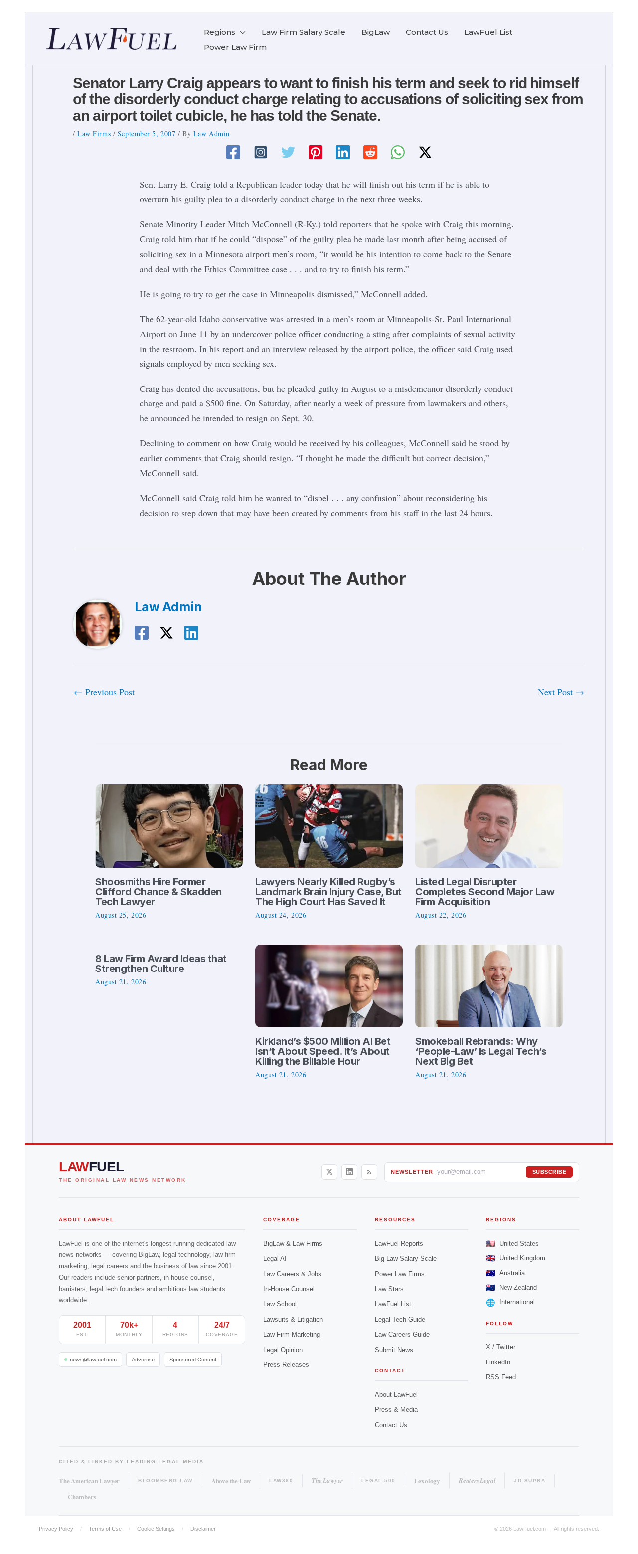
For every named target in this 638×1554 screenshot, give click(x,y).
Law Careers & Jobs (292, 1274)
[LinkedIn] (349, 1172)
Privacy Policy (56, 1529)
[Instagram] (261, 152)
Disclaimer (203, 1529)
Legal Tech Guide (400, 1319)
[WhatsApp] (398, 152)
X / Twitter (500, 1347)
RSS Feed (501, 1377)
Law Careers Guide (402, 1334)
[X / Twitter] (329, 1172)
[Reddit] (370, 152)
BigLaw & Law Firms (292, 1243)
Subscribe (549, 1172)
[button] (240, 32)
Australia (505, 1273)
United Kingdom (515, 1258)
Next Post (561, 692)
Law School (280, 1304)
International (510, 1302)
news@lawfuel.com (93, 1359)
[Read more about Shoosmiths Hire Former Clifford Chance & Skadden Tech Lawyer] (169, 824)
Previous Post (104, 692)
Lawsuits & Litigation (293, 1319)
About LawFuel (396, 1394)
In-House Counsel (289, 1289)
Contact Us (391, 1425)
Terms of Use (105, 1529)
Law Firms (94, 133)
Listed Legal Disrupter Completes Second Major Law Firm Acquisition (484, 892)
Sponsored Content (192, 1359)
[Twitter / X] (425, 152)
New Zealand (511, 1287)
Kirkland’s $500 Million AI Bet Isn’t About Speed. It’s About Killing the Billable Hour (322, 1051)
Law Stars (389, 1289)
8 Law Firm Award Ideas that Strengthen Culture (161, 963)
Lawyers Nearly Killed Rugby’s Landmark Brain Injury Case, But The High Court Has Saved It (328, 892)
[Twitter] (288, 152)
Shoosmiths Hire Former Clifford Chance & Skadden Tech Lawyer (158, 892)
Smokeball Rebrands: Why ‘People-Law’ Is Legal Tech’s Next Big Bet (480, 1051)
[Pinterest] (315, 152)
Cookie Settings (156, 1529)
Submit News (394, 1350)
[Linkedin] (343, 152)
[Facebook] (233, 152)
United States (512, 1243)
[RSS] (369, 1172)
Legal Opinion (283, 1350)
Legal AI (275, 1258)
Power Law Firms (400, 1274)
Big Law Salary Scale (406, 1258)
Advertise (143, 1359)
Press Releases (286, 1364)
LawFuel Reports (399, 1243)
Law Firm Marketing (291, 1334)
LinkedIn (498, 1362)
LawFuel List (393, 1304)
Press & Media (396, 1409)
